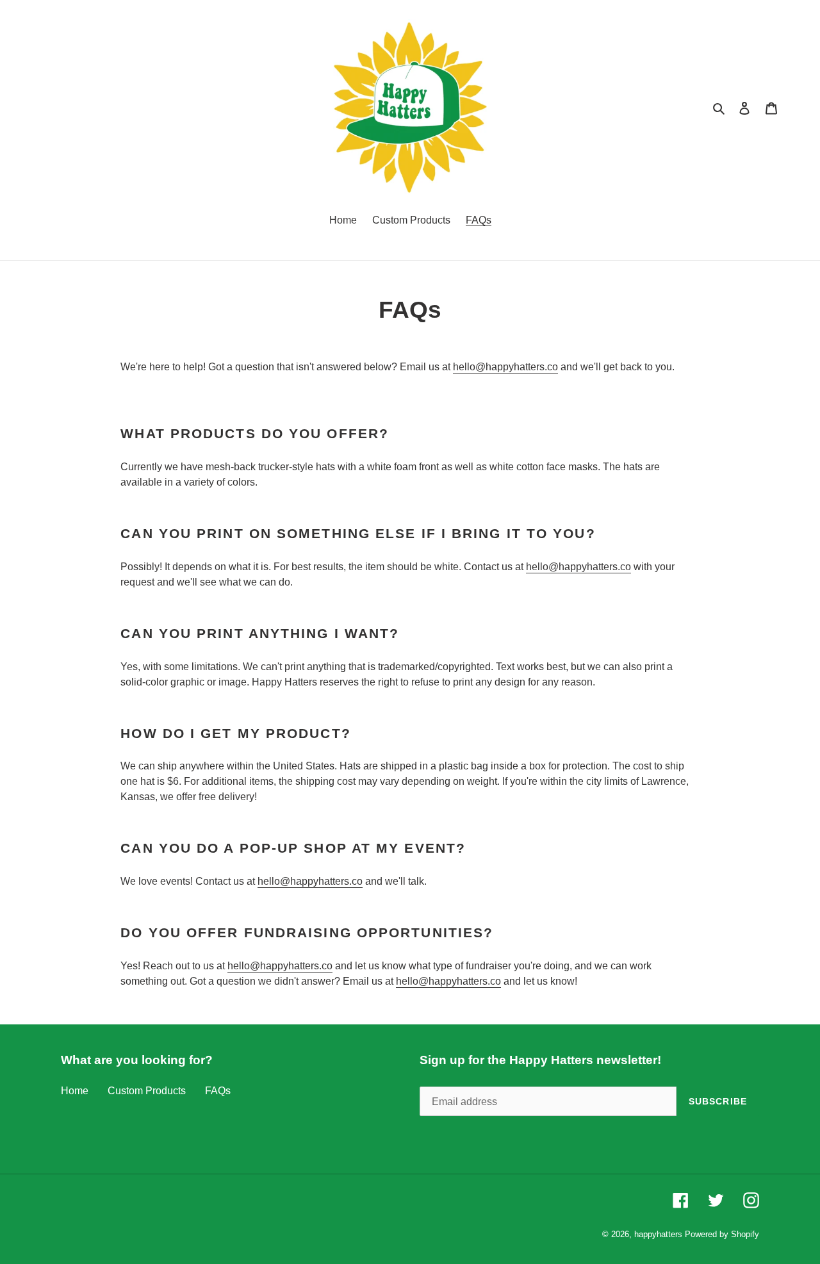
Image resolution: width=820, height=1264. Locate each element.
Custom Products (147, 1090)
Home (74, 1090)
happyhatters (658, 1234)
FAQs (218, 1090)
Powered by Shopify (722, 1234)
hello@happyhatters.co (505, 366)
